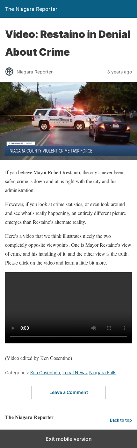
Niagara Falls (102, 372)
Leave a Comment (68, 392)
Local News (74, 372)
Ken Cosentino (45, 372)
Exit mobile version (69, 439)
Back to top (121, 420)
